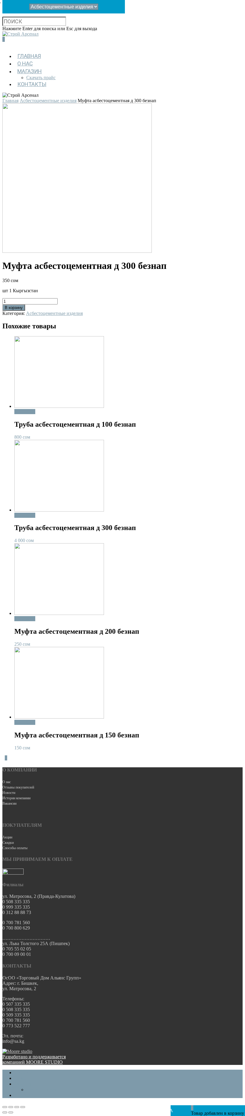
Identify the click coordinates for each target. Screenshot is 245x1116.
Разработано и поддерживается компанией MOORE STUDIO (34, 1059)
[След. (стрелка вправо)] (10, 1112)
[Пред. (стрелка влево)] (4, 1112)
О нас (25, 63)
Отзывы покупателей (18, 787)
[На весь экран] (16, 1107)
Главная (29, 56)
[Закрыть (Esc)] (4, 1107)
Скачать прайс (41, 77)
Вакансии (9, 803)
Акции (7, 837)
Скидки (8, 843)
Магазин (29, 71)
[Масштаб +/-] (22, 1107)
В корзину (14, 307)
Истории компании (16, 798)
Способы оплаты (14, 848)
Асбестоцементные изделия (48, 100)
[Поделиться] (10, 1107)
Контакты (31, 84)
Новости (8, 793)
